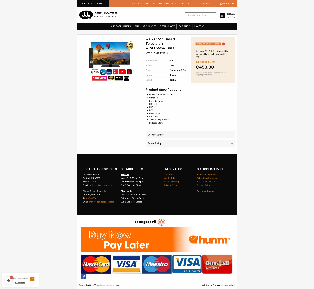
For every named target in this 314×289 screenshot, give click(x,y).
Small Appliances (145, 26)
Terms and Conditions (207, 174)
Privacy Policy (170, 185)
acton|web (230, 285)
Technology (167, 26)
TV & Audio (184, 26)
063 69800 (91, 198)
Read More (20, 283)
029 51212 (209, 51)
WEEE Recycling (171, 182)
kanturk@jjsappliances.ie (100, 185)
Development (218, 285)
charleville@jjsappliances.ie (101, 202)
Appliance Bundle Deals (165, 3)
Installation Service (206, 182)
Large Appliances (120, 26)
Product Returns (204, 185)
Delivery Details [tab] (156, 134)
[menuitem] (140, 3)
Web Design (206, 285)
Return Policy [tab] (154, 143)
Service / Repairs (140, 3)
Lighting (199, 26)
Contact (186, 3)
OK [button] (32, 279)
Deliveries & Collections (207, 178)
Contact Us (222, 51)
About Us (168, 174)
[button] (131, 41)
